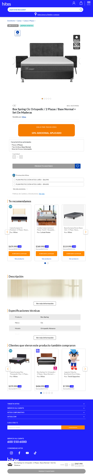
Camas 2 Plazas (28, 21)
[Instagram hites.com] (11, 453)
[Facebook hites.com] (19, 453)
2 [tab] (48, 263)
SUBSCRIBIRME (73, 427)
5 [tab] (52, 393)
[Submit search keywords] (82, 9)
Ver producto (19, 259)
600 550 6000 (17, 442)
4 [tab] (49, 393)
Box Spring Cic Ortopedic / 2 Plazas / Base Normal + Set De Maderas (46, 373)
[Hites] (6, 4)
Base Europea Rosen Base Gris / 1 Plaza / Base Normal (73, 229)
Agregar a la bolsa (19, 253)
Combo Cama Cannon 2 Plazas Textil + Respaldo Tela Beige (45, 229)
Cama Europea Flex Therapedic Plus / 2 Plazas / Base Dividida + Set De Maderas (19, 373)
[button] (74, 3)
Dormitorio (11, 21)
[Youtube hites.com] (27, 453)
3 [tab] (46, 393)
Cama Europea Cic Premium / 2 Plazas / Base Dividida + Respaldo (19, 229)
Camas (19, 21)
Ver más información (45, 303)
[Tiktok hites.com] (35, 453)
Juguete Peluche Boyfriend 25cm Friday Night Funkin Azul (72, 373)
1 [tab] (45, 263)
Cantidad (16, 154)
